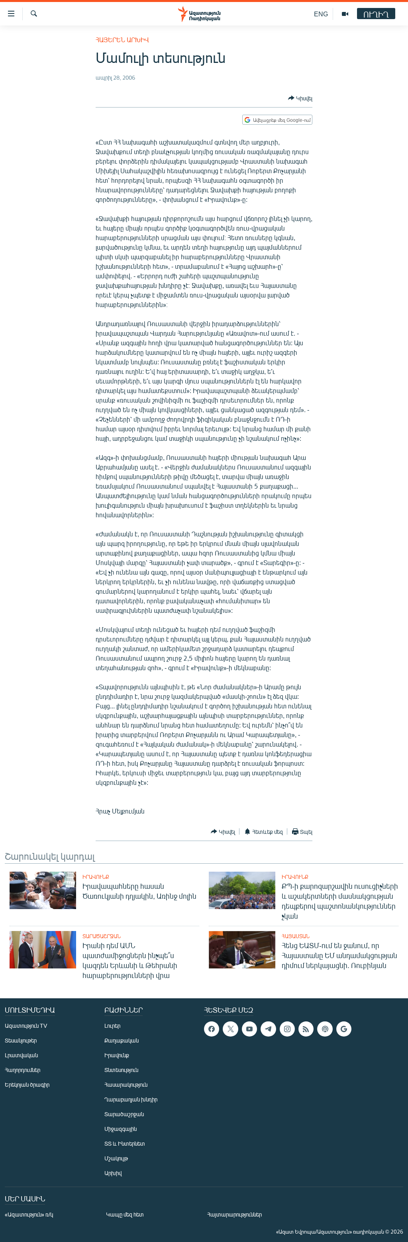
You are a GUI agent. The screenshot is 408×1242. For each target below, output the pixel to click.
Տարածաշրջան (101, 936)
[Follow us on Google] (343, 1029)
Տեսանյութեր (21, 1040)
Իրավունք (95, 877)
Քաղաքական (121, 1040)
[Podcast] (324, 1029)
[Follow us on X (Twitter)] (230, 1029)
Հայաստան (296, 936)
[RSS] (306, 1029)
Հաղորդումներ (22, 1069)
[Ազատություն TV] (345, 14)
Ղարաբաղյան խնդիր (130, 1099)
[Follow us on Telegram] (268, 1029)
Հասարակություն (125, 1084)
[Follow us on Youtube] (249, 1029)
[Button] (300, 98)
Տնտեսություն (121, 1069)
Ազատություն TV (26, 1025)
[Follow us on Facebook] (211, 1029)
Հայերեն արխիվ (122, 39)
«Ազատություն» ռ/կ (29, 1214)
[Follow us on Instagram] (287, 1029)
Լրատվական (21, 1055)
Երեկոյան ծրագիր (27, 1084)
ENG (321, 14)
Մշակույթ (116, 1158)
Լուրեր (112, 1025)
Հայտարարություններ (234, 1214)
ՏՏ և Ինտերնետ (124, 1143)
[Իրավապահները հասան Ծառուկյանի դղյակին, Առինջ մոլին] (43, 890)
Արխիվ (113, 1173)
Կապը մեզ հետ (125, 1214)
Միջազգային (120, 1128)
